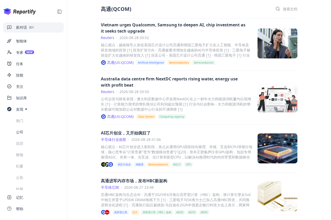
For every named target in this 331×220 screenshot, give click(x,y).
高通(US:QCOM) (120, 62)
